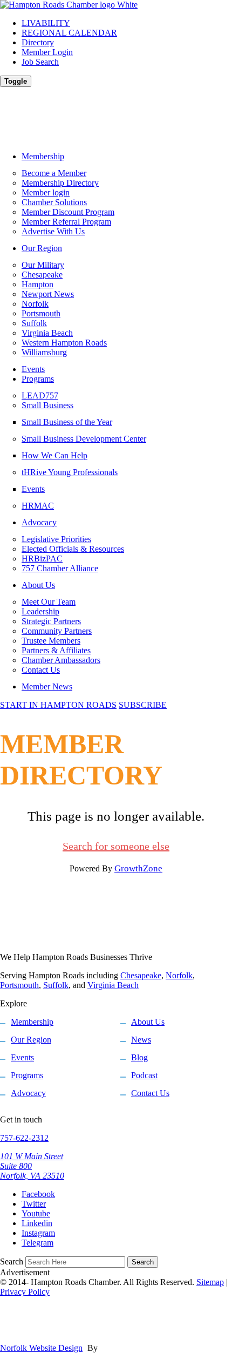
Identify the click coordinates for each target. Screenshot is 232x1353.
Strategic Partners (51, 621)
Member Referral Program (66, 221)
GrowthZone (138, 868)
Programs (38, 378)
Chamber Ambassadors (61, 660)
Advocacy (39, 522)
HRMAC (38, 505)
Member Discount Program (68, 212)
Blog (139, 1057)
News (141, 1039)
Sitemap (210, 1282)
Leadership (40, 611)
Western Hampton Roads (64, 342)
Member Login (47, 52)
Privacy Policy (25, 1291)
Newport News (48, 294)
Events (33, 369)
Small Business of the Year (67, 422)
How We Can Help (54, 455)
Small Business (47, 405)
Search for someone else (116, 846)
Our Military (43, 264)
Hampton (37, 284)
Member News (47, 686)
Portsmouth (41, 313)
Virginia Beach (47, 332)
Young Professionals (70, 472)
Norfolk (35, 303)
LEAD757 (40, 395)
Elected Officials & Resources (73, 548)
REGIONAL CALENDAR (69, 32)
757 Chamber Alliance (60, 568)
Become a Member (54, 173)
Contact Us (41, 669)
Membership (43, 156)
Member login (46, 192)
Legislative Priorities (56, 539)
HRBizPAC (42, 558)
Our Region (42, 248)
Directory (38, 42)
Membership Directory (60, 182)
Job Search (40, 61)
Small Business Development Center (84, 438)
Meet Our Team (49, 601)
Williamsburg (44, 352)
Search (11, 1261)
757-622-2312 (24, 1137)
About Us (38, 585)
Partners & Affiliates (56, 650)
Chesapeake (42, 274)
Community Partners (57, 630)
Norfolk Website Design (41, 1347)
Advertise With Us (53, 231)
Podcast (144, 1075)
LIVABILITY (46, 23)
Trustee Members (51, 640)
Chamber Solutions (54, 202)
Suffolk (34, 323)
